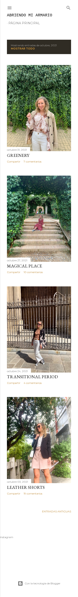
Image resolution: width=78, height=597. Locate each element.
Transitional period (32, 377)
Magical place (24, 266)
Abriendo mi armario (29, 15)
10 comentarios (33, 272)
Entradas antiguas (56, 511)
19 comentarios (33, 493)
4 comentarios (33, 383)
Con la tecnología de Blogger (42, 583)
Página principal (24, 23)
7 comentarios (32, 161)
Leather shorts (26, 487)
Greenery (18, 155)
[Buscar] (68, 7)
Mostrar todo (23, 48)
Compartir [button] (13, 161)
